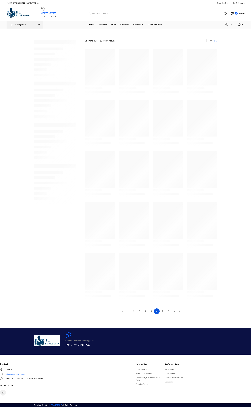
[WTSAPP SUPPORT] (43, 9)
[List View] (211, 41)
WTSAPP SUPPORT (48, 13)
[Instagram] (3, 393)
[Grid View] (215, 41)
